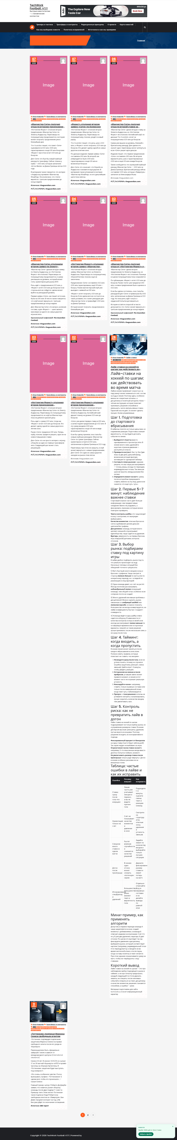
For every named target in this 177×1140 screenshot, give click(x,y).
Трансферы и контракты (67, 24)
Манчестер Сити (41, 119)
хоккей (133, 363)
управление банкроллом (118, 363)
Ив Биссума (53, 1027)
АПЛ (34, 119)
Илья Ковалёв (38, 116)
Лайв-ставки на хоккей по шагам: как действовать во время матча (125, 368)
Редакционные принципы (92, 24)
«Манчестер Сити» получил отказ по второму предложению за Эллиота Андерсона (48, 125)
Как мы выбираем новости (48, 30)
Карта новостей (126, 24)
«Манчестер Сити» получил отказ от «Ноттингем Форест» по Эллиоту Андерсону (128, 265)
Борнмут (46, 1027)
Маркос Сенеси (35, 1028)
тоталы (135, 361)
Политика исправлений (74, 30)
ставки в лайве (140, 360)
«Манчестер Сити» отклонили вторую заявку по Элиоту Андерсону (47, 265)
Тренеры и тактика (44, 24)
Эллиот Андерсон (36, 120)
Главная (141, 40)
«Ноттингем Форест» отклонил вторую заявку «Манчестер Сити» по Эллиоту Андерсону (87, 265)
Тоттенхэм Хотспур (58, 1028)
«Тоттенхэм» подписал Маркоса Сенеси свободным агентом (48, 1035)
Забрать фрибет (146, 1134)
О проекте (112, 24)
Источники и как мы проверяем (102, 30)
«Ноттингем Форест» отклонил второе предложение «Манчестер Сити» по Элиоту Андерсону (47, 403)
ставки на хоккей (127, 361)
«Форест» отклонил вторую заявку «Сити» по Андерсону (86, 125)
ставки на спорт (115, 361)
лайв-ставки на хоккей (128, 360)
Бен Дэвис (39, 1027)
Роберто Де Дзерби (46, 1028)
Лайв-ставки (131, 357)
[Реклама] (103, 11)
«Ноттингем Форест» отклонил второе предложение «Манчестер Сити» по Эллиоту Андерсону (87, 403)
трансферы (62, 119)
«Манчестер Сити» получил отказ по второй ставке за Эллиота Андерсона (125, 125)
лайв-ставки (117, 360)
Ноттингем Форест (52, 119)
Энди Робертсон (35, 1030)
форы (128, 363)
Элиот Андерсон (36, 260)
